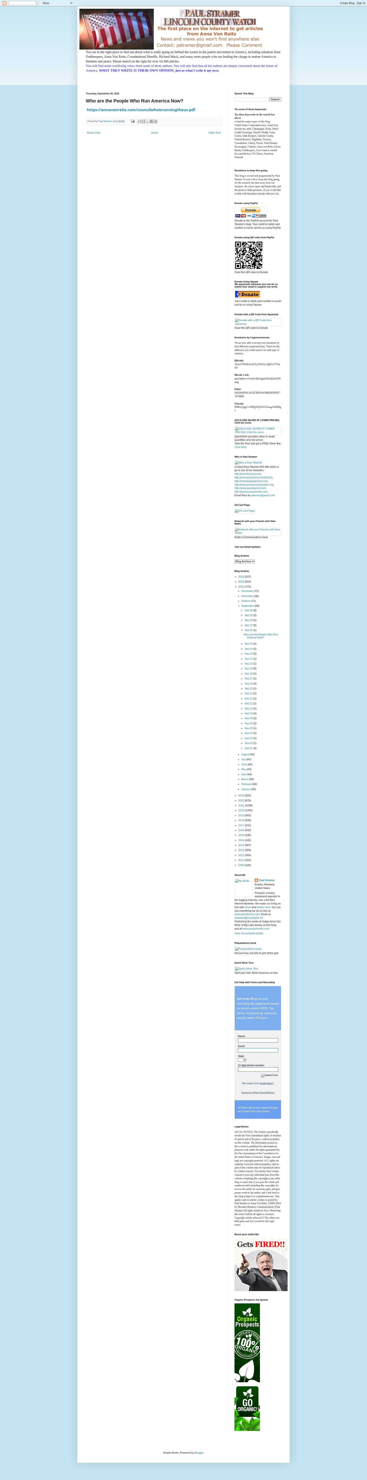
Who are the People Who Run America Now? (261, 636)
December (247, 591)
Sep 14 (248, 693)
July (244, 759)
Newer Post (93, 132)
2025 (241, 581)
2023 (241, 795)
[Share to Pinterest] (156, 121)
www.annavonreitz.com (255, 928)
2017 (241, 825)
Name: (242, 1036)
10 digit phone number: (251, 1065)
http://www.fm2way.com (247, 473)
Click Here (240, 447)
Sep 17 (248, 678)
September (248, 605)
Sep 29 (248, 615)
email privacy (267, 1083)
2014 (241, 840)
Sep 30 (248, 610)
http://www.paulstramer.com (250, 488)
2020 (241, 810)
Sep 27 (248, 625)
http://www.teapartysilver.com (251, 481)
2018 (241, 820)
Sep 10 (248, 708)
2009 (241, 865)
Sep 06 (248, 723)
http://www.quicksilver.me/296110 (253, 477)
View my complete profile (248, 933)
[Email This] (139, 121)
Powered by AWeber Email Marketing (257, 1093)
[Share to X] (147, 121)
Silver (248, 907)
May (244, 769)
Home (154, 132)
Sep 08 (248, 718)
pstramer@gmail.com (262, 495)
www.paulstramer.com (247, 914)
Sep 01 (248, 748)
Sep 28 (248, 620)
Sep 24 (248, 648)
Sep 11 (248, 703)
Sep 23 (248, 653)
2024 (241, 586)
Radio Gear (263, 907)
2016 (241, 830)
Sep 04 (248, 733)
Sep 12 (248, 698)
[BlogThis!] (143, 121)
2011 (241, 855)
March (245, 779)
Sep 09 (248, 713)
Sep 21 (248, 658)
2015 (241, 835)
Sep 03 (248, 738)
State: (241, 1056)
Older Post (215, 132)
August (245, 754)
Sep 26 (248, 630)
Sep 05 (248, 728)
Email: (241, 1046)
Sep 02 (248, 743)
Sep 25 (248, 643)
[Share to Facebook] (152, 121)
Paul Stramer (267, 880)
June (244, 764)
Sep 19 (248, 668)
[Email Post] (132, 121)
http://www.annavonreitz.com (250, 491)
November (247, 596)
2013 (241, 845)
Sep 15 (248, 688)
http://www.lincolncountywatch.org (253, 484)
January (246, 789)
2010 (241, 860)
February (246, 784)
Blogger (199, 1452)
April (244, 774)
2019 (241, 815)
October (246, 601)
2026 (241, 576)
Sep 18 (248, 673)
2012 (241, 850)
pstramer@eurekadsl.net (248, 917)
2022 (241, 800)
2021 (241, 805)
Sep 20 (248, 663)
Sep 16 (248, 683)
